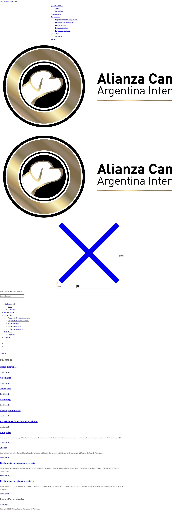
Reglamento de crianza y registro (17, 481)
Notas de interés (8, 366)
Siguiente (5, 504)
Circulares (5, 377)
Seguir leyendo (4, 372)
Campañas (5, 432)
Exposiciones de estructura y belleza (19, 421)
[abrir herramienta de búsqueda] (87, 283)
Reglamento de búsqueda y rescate (17, 463)
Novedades (6, 388)
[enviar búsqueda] (78, 286)
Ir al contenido (4, 1)
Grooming (5, 399)
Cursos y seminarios (10, 410)
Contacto (3, 353)
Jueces (3, 447)
